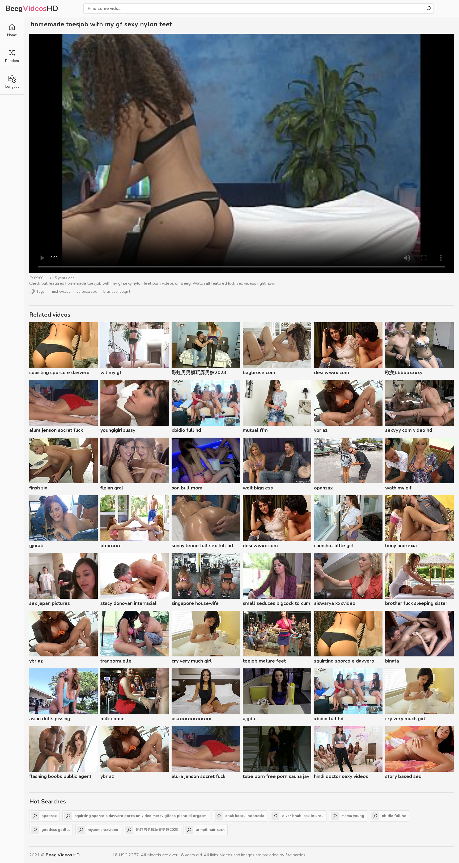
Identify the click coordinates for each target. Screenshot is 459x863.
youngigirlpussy (117, 430)
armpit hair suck (210, 829)
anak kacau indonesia (244, 815)
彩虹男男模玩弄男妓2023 (199, 372)
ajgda (249, 718)
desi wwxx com (331, 372)
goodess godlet (55, 829)
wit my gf (110, 372)
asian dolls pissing (49, 718)
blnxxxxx (110, 545)
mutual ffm (255, 430)
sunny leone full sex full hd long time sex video (202, 546)
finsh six (38, 488)
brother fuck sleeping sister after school (416, 604)
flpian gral (111, 488)
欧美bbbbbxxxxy (403, 372)
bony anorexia (401, 545)
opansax (323, 488)
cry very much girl (192, 661)
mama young (352, 815)
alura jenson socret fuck (56, 430)
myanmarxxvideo (103, 829)
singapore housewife (195, 603)
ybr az (321, 430)
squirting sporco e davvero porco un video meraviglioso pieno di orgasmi (61, 373)
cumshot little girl (334, 545)
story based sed (403, 776)
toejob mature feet (264, 661)
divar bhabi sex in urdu (303, 815)
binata (392, 661)
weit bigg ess (258, 488)
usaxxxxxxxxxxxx (191, 718)
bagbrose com (259, 372)
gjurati (36, 545)
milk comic (112, 718)
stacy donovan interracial (128, 603)
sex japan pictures (49, 603)
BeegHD (31, 8)
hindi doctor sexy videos (341, 776)
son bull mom (187, 488)
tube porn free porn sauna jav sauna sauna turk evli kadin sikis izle (276, 777)
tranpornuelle (115, 661)
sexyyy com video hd (408, 430)
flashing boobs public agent (60, 776)
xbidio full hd (186, 430)
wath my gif (398, 488)
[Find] (428, 8)
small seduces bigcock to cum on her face (276, 604)
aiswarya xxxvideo (334, 603)
